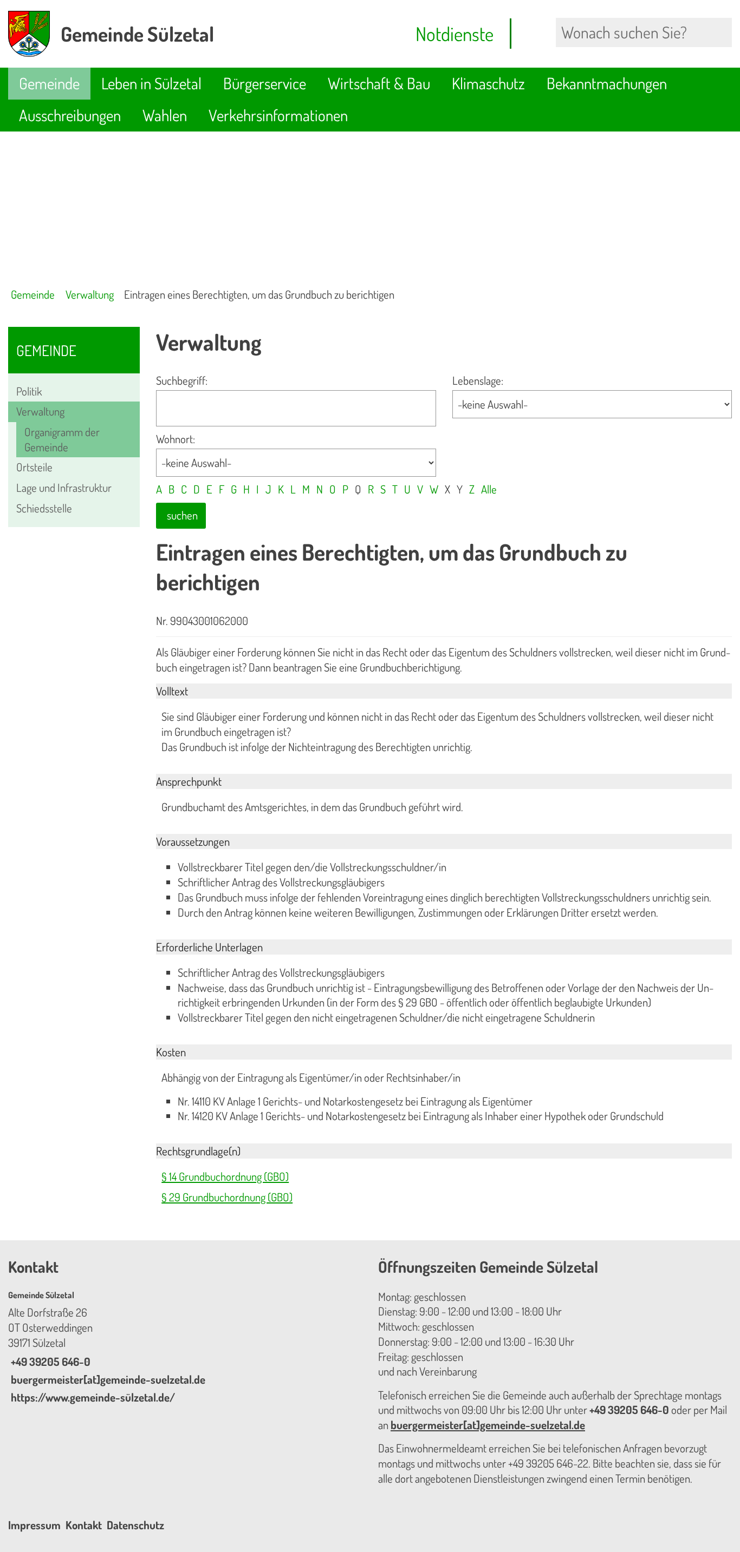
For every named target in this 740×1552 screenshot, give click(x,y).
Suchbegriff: (181, 380)
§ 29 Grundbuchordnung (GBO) (227, 1197)
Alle (489, 489)
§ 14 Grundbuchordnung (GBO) (225, 1176)
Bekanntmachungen (607, 83)
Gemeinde (49, 83)
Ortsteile (34, 467)
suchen (182, 515)
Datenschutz (135, 1525)
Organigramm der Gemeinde (62, 439)
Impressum (34, 1525)
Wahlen (164, 115)
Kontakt (84, 1525)
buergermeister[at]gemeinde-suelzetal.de (106, 1379)
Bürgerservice (264, 83)
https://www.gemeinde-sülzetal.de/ (91, 1397)
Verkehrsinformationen (278, 115)
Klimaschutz (488, 83)
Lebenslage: (477, 380)
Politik (29, 391)
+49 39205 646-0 (49, 1361)
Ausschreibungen (70, 115)
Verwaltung (90, 294)
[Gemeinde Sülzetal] (185, 1347)
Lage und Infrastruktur (64, 488)
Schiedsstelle (44, 508)
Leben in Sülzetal (151, 83)
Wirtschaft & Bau (379, 83)
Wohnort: (175, 439)
